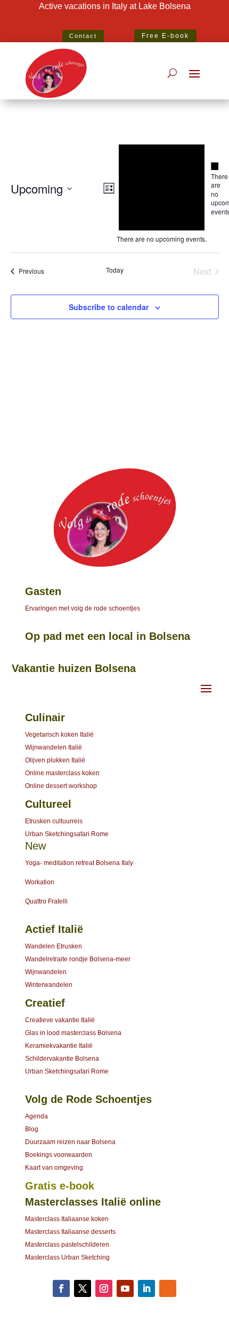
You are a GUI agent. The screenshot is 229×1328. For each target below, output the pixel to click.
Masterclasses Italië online (93, 1202)
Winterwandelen (48, 985)
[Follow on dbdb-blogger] (167, 1288)
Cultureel (48, 804)
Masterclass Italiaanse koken (67, 1219)
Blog (31, 1129)
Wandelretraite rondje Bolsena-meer (77, 959)
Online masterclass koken (62, 773)
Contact (83, 36)
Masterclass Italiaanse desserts (70, 1232)
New (35, 846)
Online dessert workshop (61, 786)
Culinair (45, 717)
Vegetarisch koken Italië (59, 734)
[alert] (215, 189)
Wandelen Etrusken (53, 946)
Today (115, 270)
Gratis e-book (59, 1186)
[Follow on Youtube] (125, 1288)
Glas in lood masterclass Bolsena (73, 1033)
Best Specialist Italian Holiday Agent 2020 (115, 22)
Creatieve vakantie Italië (60, 1020)
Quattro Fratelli (46, 901)
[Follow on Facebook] (61, 1288)
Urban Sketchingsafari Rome (67, 834)
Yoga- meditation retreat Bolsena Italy (79, 863)
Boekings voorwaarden (58, 1155)
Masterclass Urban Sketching (67, 1257)
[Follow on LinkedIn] (146, 1288)
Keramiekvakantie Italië (59, 1045)
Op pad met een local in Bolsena (107, 636)
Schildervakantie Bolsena (62, 1058)
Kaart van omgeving (54, 1167)
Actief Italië (54, 929)
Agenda (36, 1116)
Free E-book (165, 36)
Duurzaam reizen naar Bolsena (70, 1142)
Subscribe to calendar (109, 307)
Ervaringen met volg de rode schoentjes (82, 608)
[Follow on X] (82, 1288)
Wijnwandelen (46, 972)
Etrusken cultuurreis (54, 821)
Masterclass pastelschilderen (67, 1244)
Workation (39, 882)
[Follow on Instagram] (103, 1288)
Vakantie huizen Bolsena (74, 668)
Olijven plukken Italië (55, 760)
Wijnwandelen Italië (53, 747)
